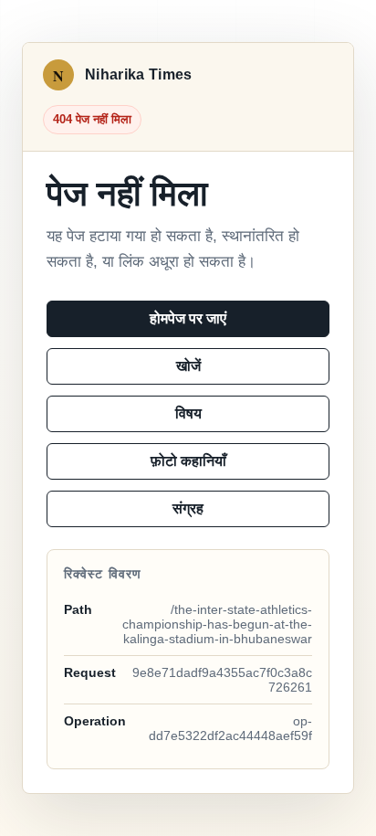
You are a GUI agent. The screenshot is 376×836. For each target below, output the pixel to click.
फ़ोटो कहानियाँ (188, 461)
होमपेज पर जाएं (188, 318)
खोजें (188, 366)
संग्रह (188, 508)
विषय (188, 413)
